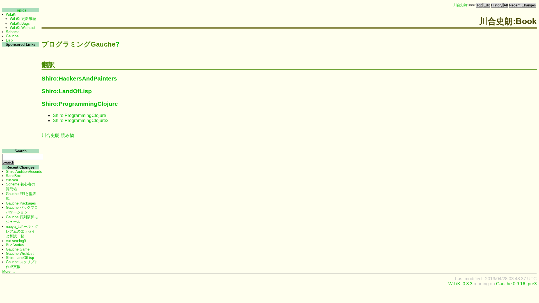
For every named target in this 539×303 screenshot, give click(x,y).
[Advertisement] (19, 131)
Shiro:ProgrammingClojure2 (81, 120)
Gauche (12, 36)
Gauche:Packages (21, 203)
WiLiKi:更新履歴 (23, 19)
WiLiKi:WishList (22, 28)
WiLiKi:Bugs (20, 23)
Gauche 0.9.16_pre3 (516, 283)
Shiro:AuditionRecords (24, 171)
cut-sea (12, 180)
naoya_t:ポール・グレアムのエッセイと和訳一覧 (22, 231)
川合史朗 (460, 5)
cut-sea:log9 (16, 241)
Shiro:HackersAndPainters (79, 78)
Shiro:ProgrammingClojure (80, 103)
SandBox (13, 176)
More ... (8, 271)
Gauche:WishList (20, 253)
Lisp (9, 40)
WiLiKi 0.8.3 (460, 283)
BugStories (15, 245)
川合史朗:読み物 (58, 135)
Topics (20, 10)
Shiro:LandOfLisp (67, 91)
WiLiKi (11, 14)
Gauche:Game (17, 249)
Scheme (12, 32)
